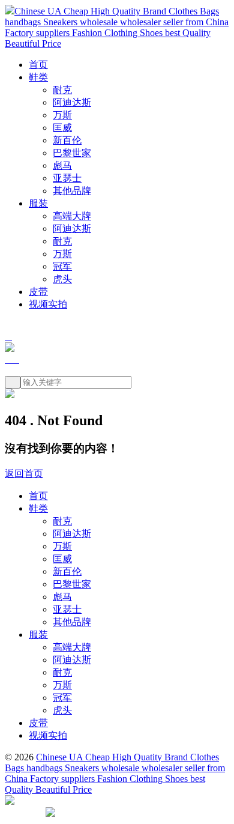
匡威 (62, 128)
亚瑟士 (67, 178)
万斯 (62, 115)
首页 (38, 64)
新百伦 (67, 140)
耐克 (62, 90)
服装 (38, 203)
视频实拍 (48, 304)
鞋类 (38, 77)
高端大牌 (72, 216)
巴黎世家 (72, 153)
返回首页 (24, 473)
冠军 (62, 266)
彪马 (62, 165)
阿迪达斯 (72, 102)
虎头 (62, 279)
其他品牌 (72, 191)
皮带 (38, 291)
